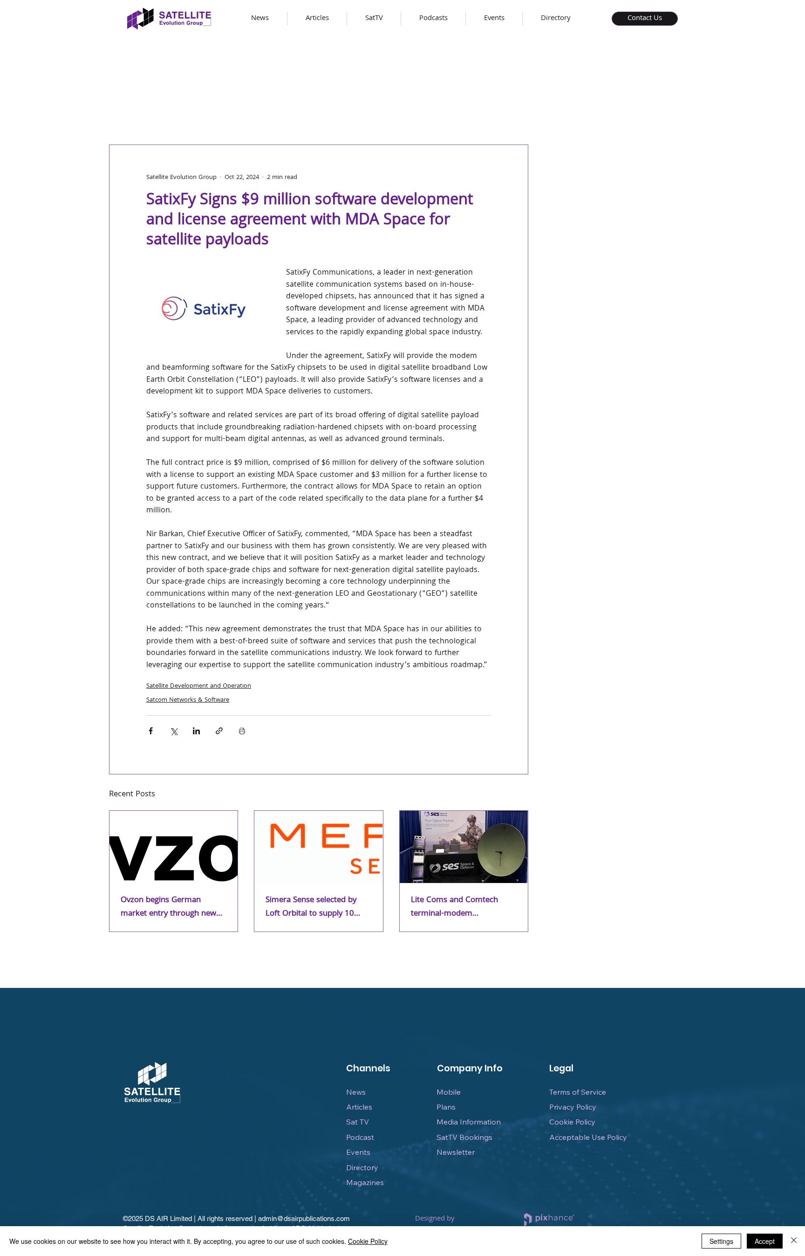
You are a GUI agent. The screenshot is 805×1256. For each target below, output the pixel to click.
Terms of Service (577, 1092)
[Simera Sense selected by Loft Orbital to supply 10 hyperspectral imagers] (318, 847)
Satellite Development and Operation (198, 686)
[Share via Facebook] (150, 730)
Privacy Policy (572, 1106)
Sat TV (357, 1121)
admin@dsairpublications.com (304, 1218)
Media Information (469, 1121)
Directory (362, 1167)
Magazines (365, 1182)
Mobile (449, 1092)
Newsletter (456, 1152)
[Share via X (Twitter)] (173, 730)
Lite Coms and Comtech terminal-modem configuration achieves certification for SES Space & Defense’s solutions (461, 907)
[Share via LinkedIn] (196, 730)
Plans (446, 1106)
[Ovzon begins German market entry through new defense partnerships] (173, 847)
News (356, 1092)
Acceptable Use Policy (588, 1137)
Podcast (360, 1137)
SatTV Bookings (464, 1137)
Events (358, 1152)
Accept (765, 1241)
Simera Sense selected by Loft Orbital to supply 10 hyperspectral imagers (311, 907)
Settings (721, 1241)
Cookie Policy (572, 1121)
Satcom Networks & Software (187, 700)
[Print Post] (242, 730)
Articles (359, 1106)
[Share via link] (219, 730)
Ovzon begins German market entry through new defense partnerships (168, 907)
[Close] (793, 1241)
